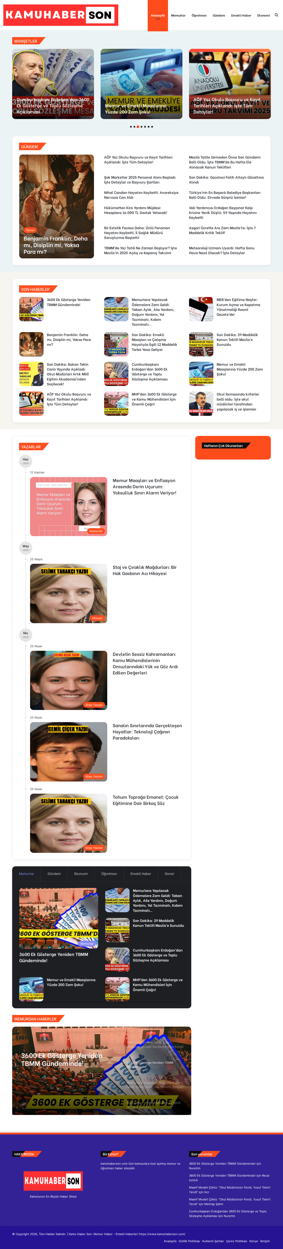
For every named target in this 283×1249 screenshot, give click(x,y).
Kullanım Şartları (213, 1241)
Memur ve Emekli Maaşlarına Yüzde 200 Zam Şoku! (240, 369)
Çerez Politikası (236, 1241)
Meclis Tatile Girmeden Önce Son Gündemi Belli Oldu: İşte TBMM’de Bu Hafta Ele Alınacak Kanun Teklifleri (229, 102)
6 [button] (148, 127)
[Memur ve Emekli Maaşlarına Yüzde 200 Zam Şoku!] (201, 374)
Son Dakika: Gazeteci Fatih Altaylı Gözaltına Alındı (226, 179)
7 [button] (152, 127)
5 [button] (145, 127)
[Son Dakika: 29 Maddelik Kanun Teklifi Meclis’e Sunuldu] (201, 344)
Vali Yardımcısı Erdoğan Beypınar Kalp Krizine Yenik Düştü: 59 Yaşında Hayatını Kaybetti (223, 212)
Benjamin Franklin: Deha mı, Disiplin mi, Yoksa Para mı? (69, 339)
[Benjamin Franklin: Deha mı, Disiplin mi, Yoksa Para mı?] (56, 206)
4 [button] (141, 126)
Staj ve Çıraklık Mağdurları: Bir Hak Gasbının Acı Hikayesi (145, 570)
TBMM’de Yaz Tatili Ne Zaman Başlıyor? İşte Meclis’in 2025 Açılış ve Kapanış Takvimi (140, 250)
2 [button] (134, 127)
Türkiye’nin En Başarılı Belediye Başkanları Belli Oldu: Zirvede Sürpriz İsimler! (224, 195)
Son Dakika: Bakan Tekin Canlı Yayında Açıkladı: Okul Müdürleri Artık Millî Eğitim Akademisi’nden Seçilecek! (68, 373)
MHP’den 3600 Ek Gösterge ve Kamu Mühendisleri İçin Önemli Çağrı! (49, 105)
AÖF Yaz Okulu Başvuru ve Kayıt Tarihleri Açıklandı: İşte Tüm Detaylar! (138, 159)
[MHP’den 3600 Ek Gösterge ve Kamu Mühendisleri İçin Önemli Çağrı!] (53, 84)
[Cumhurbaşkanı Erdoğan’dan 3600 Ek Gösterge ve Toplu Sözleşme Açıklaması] (116, 374)
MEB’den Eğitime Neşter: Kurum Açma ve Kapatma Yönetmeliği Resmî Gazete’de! (238, 307)
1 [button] (131, 127)
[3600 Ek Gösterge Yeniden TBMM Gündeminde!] (31, 309)
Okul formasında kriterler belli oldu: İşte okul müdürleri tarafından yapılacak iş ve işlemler (137, 102)
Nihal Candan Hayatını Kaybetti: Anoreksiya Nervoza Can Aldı (141, 195)
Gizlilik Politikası (189, 1241)
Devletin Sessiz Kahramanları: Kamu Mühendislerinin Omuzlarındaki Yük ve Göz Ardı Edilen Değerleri (145, 663)
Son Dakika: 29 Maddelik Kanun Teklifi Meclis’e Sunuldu (237, 339)
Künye (253, 1241)
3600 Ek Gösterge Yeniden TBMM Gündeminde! (68, 302)
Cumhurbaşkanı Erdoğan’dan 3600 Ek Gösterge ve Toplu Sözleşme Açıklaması (150, 371)
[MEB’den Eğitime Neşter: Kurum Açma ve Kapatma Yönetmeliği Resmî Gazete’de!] (201, 309)
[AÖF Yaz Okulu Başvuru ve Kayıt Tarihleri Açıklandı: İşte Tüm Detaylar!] (31, 404)
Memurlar (178, 15)
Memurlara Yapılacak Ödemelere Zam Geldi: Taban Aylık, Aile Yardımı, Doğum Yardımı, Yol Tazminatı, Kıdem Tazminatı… (153, 312)
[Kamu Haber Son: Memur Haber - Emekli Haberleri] (60, 15)
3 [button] (138, 127)
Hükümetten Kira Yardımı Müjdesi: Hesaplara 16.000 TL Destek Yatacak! (135, 210)
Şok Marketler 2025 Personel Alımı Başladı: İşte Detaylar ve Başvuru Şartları (140, 179)
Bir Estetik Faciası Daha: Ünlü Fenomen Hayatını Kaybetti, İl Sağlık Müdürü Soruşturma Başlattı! (137, 232)
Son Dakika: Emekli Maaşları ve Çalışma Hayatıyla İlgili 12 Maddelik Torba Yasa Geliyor (154, 342)
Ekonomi (263, 15)
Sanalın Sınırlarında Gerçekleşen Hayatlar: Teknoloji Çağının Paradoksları (147, 731)
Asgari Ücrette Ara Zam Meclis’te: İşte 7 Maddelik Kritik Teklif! (222, 230)
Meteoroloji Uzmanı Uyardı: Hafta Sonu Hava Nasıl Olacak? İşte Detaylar (221, 250)
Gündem (219, 15)
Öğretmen (199, 15)
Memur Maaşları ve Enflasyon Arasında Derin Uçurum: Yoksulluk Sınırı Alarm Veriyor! (144, 486)
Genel (169, 874)
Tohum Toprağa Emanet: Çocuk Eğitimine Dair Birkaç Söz (146, 799)
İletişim (265, 1241)
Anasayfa (158, 15)
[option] (53, 84)
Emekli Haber (241, 15)
